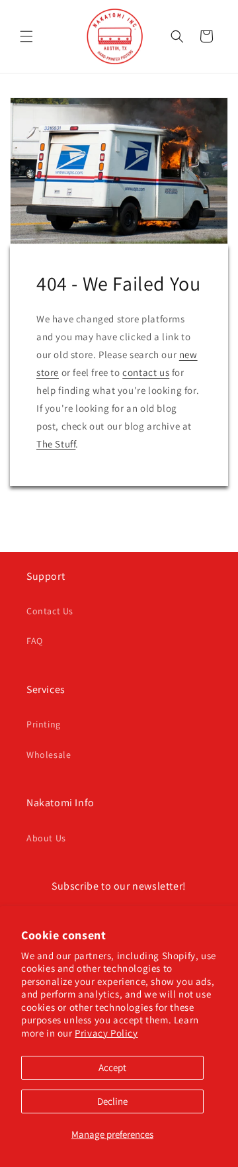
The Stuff (55, 444)
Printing (43, 724)
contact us (145, 372)
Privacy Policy (106, 1033)
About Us (46, 838)
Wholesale (48, 755)
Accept (112, 1067)
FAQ (34, 641)
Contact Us (49, 611)
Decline (112, 1101)
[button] (26, 36)
